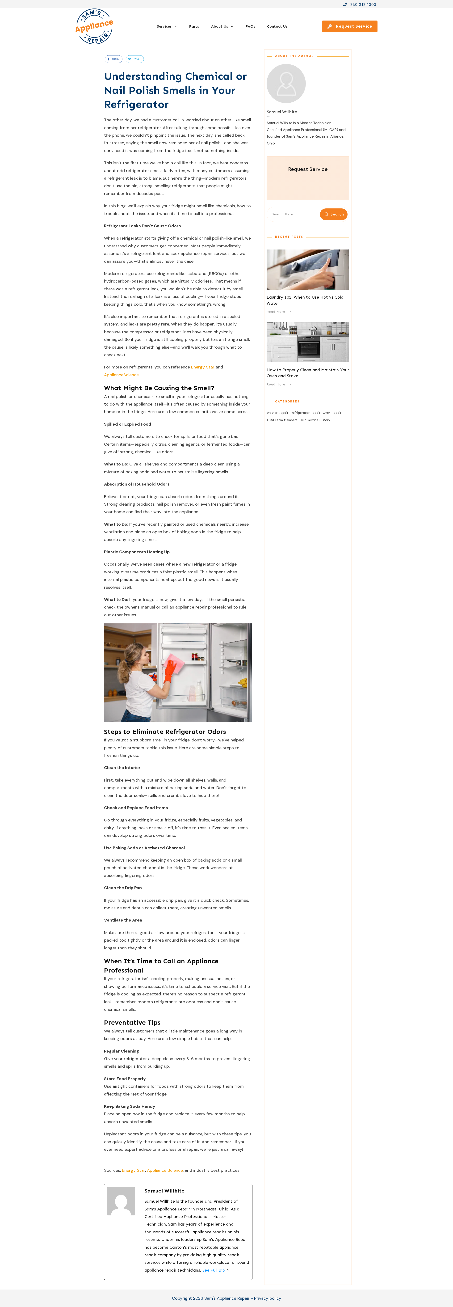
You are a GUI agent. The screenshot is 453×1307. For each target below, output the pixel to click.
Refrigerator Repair (305, 413)
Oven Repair (332, 413)
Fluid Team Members (282, 420)
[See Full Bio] (228, 1270)
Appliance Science (164, 1170)
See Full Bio (213, 1270)
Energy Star (202, 367)
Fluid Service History (314, 420)
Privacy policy (267, 1298)
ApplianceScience (121, 375)
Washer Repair (277, 413)
